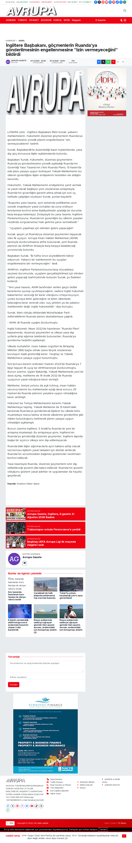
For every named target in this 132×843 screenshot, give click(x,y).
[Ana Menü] (125, 20)
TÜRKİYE (22, 20)
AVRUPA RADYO (112, 785)
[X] (13, 806)
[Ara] (124, 10)
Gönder (14, 685)
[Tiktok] (36, 806)
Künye (83, 788)
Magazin (76, 20)
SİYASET (34, 20)
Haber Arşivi (55, 794)
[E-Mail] (25, 563)
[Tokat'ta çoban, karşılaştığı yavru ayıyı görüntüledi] (71, 584)
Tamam (103, 829)
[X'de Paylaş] (103, 62)
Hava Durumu (56, 779)
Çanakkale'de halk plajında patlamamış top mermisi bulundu (44, 595)
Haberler (10, 41)
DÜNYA (57, 20)
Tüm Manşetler (57, 788)
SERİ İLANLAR (86, 785)
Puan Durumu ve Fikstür (60, 785)
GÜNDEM (10, 20)
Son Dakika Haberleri (59, 791)
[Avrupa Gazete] (31, 11)
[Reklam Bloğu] (45, 733)
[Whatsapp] (8, 810)
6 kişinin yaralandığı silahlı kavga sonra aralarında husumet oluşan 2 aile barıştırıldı (18, 625)
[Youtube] (32, 806)
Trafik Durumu (56, 782)
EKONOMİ (46, 20)
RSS (11, 823)
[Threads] (41, 806)
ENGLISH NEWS (87, 782)
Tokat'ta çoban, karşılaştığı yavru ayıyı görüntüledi (71, 595)
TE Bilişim (122, 823)
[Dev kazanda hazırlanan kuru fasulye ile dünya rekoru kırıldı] (20, 584)
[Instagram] (22, 806)
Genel (22, 41)
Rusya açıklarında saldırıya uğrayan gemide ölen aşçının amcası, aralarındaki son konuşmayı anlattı (71, 625)
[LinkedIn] (27, 806)
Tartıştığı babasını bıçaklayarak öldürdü (98, 835)
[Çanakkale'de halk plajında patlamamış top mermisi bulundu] (45, 584)
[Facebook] (8, 806)
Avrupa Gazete (32, 557)
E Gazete (101, 20)
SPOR (67, 20)
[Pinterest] (17, 806)
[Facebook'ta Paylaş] (99, 62)
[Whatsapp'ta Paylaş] (108, 62)
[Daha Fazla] (113, 62)
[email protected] (35, 800)
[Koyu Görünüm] (122, 20)
